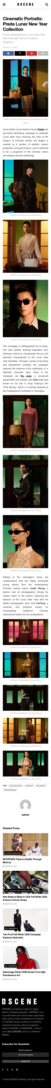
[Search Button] (46, 4)
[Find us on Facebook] (2, 1069)
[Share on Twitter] (20, 53)
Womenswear (10, 789)
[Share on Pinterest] (31, 53)
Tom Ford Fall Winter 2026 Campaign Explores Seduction (22, 936)
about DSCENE (14, 1031)
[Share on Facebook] (8, 53)
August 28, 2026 (10, 866)
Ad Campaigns (11, 928)
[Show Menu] (4, 4)
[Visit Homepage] (25, 4)
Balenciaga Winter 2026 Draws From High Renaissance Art (24, 973)
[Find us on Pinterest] (17, 1069)
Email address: (25, 1050)
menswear (40, 785)
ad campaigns (15, 785)
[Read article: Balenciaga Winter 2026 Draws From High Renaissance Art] (25, 957)
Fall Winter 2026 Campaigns (17, 890)
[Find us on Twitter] (7, 1069)
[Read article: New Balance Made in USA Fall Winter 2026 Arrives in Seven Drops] (25, 882)
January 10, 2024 (10, 47)
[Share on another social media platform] (43, 53)
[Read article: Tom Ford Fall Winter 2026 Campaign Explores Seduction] (25, 919)
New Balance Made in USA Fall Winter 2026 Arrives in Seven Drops (25, 898)
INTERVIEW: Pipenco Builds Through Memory (22, 860)
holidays (29, 785)
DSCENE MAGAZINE (13, 853)
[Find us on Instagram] (12, 1069)
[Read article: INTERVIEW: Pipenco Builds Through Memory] (25, 844)
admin (25, 815)
